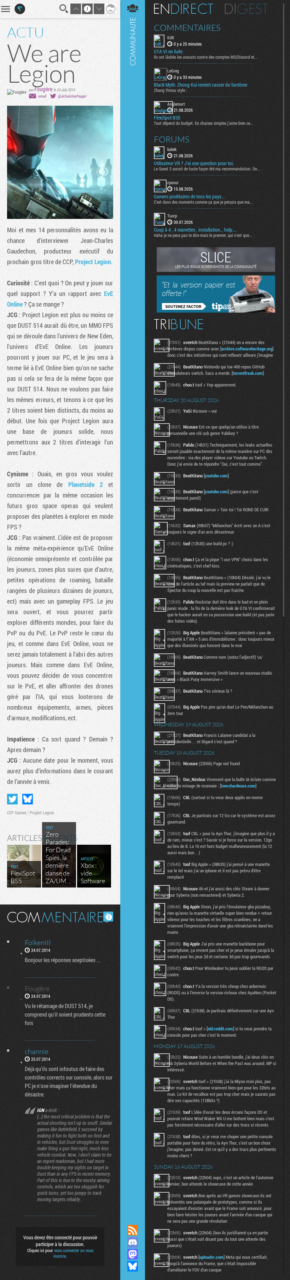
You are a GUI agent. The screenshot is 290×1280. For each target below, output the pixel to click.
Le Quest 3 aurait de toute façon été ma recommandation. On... (207, 168)
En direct (183, 9)
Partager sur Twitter (12, 799)
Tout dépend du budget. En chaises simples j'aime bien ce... (203, 123)
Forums (172, 139)
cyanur (173, 182)
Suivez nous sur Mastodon (132, 1254)
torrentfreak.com (248, 373)
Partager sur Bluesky (27, 799)
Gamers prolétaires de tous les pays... (189, 196)
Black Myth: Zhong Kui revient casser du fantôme (200, 85)
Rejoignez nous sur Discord (132, 1242)
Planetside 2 (85, 484)
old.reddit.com (220, 1028)
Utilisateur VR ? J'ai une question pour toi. (194, 163)
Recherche (64, 9)
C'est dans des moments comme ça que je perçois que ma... (203, 202)
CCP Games (16, 812)
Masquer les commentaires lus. (108, 916)
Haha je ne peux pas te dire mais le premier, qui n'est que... (203, 235)
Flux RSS (132, 1230)
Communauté (132, 605)
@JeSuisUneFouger (72, 96)
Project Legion (93, 261)
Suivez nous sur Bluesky (132, 1266)
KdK (170, 37)
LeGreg (173, 71)
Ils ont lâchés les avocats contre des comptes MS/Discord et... (205, 57)
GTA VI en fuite (168, 51)
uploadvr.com (211, 1257)
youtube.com (216, 475)
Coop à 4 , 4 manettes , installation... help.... (195, 230)
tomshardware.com (238, 785)
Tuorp (172, 216)
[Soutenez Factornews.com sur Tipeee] (216, 311)
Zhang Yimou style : (170, 90)
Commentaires (187, 27)
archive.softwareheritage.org (246, 348)
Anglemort (176, 104)
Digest (246, 9)
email (42, 96)
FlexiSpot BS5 (167, 118)
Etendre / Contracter (132, 1218)
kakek (171, 149)
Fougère (43, 89)
